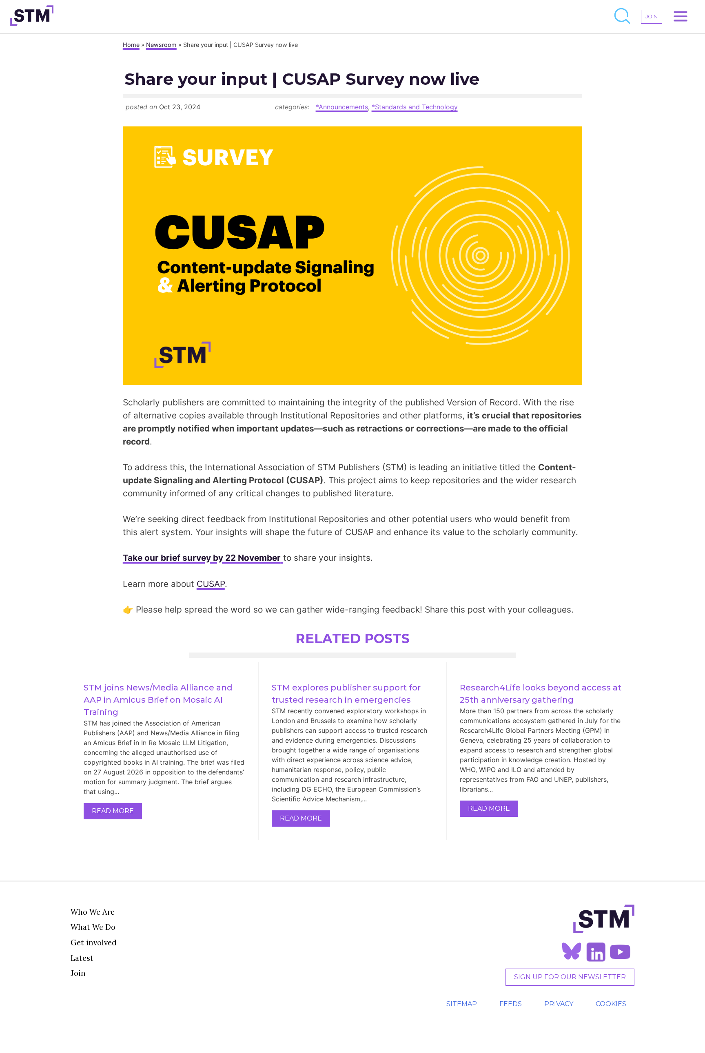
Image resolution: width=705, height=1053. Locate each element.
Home (131, 44)
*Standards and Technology (415, 107)
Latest (82, 958)
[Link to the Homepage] (31, 16)
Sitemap (461, 1004)
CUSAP (211, 584)
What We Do (93, 927)
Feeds (510, 1004)
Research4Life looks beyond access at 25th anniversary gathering (541, 694)
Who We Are (93, 912)
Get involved (94, 942)
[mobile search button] (622, 16)
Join (78, 973)
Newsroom (161, 44)
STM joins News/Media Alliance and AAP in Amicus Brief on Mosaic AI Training (159, 700)
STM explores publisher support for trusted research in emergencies (347, 694)
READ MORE (113, 811)
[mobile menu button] (680, 16)
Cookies (611, 1004)
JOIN (651, 16)
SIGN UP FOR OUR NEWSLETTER (570, 977)
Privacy (558, 1004)
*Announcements (342, 107)
